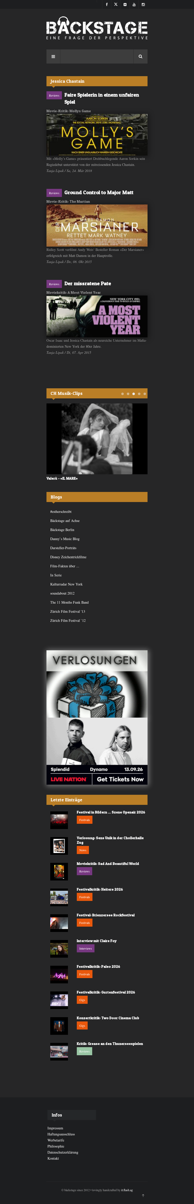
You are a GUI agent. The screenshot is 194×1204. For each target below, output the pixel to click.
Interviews (85, 948)
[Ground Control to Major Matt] (97, 225)
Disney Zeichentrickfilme (68, 556)
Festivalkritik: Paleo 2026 (98, 966)
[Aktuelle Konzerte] (97, 751)
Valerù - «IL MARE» (62, 478)
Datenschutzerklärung (62, 1152)
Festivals (84, 820)
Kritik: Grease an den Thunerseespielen (110, 1043)
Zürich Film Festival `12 (68, 620)
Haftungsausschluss (61, 1134)
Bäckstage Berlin (62, 529)
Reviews (54, 95)
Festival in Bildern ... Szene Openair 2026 (111, 812)
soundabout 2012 (62, 593)
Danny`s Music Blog (65, 538)
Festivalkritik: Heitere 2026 (100, 889)
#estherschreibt (60, 511)
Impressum (55, 1128)
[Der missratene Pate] (97, 317)
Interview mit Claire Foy (97, 940)
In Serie (56, 575)
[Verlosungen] (97, 684)
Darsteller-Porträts (63, 547)
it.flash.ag (127, 1190)
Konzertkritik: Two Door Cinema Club (108, 1018)
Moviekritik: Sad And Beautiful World (108, 863)
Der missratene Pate (87, 283)
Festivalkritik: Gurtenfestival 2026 (106, 992)
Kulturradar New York (66, 584)
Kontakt (53, 1158)
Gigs (82, 1000)
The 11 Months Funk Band (69, 602)
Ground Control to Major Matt (98, 192)
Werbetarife (55, 1140)
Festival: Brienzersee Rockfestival (106, 915)
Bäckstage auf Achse (65, 520)
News (82, 850)
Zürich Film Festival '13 (67, 611)
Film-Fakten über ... (64, 566)
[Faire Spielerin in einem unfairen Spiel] (97, 135)
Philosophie (55, 1146)
